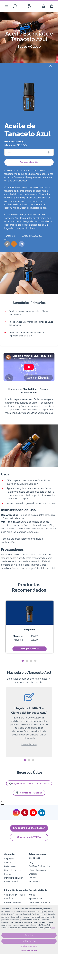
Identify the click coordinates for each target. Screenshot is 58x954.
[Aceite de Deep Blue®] (29, 613)
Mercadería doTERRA (13, 878)
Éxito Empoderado (12, 902)
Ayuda (32, 895)
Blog (31, 862)
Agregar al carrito (29, 162)
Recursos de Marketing (30, 793)
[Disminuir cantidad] (9, 152)
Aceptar (29, 935)
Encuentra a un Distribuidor (29, 828)
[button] (7, 244)
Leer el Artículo (28, 744)
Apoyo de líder (35, 898)
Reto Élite (8, 898)
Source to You (11, 881)
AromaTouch (34, 881)
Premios (7, 874)
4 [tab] (35, 660)
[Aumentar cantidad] (48, 152)
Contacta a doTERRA (29, 837)
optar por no (29, 941)
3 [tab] (31, 660)
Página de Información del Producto (30, 783)
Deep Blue (29, 629)
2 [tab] (26, 660)
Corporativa (9, 858)
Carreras (8, 862)
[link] (43, 6)
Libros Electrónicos (37, 870)
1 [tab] (22, 660)
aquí (53, 928)
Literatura (33, 874)
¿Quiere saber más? (29, 946)
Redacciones (10, 866)
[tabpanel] (29, 627)
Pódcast (32, 877)
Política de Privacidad (29, 950)
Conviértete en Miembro (14, 895)
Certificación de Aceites (39, 866)
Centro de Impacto (12, 870)
